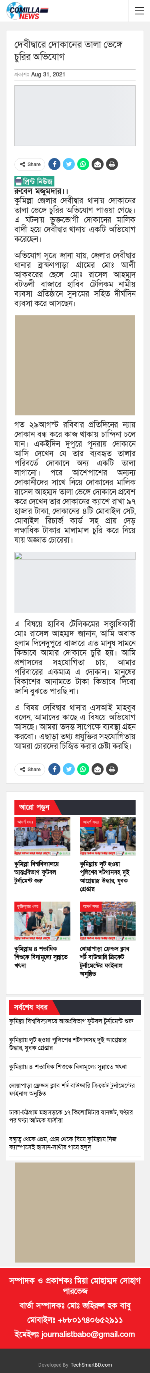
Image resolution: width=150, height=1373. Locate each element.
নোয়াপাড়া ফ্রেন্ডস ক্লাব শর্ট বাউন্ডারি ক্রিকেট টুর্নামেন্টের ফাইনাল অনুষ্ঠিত (72, 1089)
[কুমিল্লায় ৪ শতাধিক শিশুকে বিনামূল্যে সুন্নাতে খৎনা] (42, 921)
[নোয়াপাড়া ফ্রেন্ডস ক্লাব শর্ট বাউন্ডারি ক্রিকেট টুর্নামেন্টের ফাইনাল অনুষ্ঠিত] (108, 921)
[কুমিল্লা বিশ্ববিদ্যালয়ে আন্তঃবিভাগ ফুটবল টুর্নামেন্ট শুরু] (42, 836)
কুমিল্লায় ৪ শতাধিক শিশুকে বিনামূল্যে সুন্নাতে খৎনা (68, 1066)
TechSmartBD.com (91, 1365)
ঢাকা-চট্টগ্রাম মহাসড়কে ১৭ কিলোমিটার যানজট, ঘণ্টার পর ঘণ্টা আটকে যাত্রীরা (71, 1116)
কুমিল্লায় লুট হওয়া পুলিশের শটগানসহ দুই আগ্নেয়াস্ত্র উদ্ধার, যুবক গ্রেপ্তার (67, 1044)
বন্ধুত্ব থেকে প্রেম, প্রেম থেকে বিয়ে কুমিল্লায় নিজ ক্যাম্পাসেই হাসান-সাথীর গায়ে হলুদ (62, 1143)
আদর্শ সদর (25, 822)
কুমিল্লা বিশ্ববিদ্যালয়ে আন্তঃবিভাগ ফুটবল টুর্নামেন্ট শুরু (71, 1021)
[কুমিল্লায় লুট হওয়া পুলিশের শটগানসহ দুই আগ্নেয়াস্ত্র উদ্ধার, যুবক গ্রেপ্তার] (108, 836)
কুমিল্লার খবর (27, 906)
